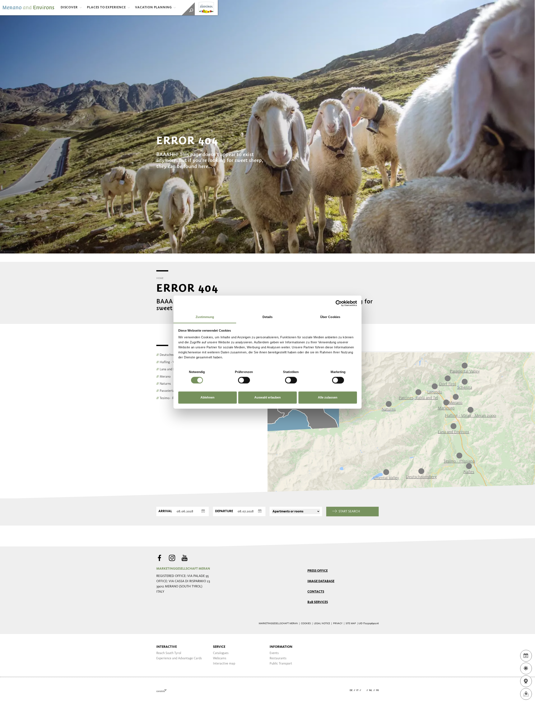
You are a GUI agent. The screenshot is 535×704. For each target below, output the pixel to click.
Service (219, 647)
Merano (163, 376)
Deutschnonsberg (170, 355)
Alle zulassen (327, 397)
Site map (351, 623)
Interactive (166, 647)
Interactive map (224, 663)
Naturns (163, 384)
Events (274, 653)
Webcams (219, 658)
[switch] (244, 380)
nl (370, 690)
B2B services (317, 602)
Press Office (317, 571)
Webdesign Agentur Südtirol (161, 691)
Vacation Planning (153, 7)
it (357, 690)
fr (377, 690)
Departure (224, 511)
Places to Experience (106, 7)
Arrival (165, 511)
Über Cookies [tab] (330, 317)
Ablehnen (207, 397)
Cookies (306, 623)
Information (281, 647)
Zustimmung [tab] (205, 317)
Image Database (320, 581)
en (363, 690)
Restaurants (278, 658)
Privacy (338, 623)
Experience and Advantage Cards (179, 658)
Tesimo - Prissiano (170, 398)
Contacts (315, 591)
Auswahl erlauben (267, 397)
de (351, 690)
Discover (69, 7)
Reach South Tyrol (168, 653)
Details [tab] (267, 317)
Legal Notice (322, 623)
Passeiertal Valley (170, 391)
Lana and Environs (170, 369)
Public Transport (281, 663)
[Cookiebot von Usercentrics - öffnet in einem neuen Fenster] (338, 303)
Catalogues (221, 653)
